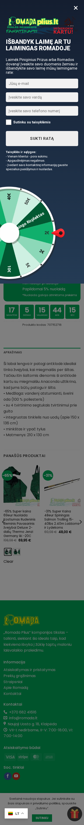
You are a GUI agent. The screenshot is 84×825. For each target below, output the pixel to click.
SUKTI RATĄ (42, 138)
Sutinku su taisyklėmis (32, 122)
